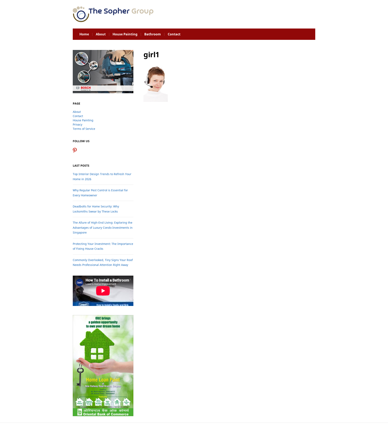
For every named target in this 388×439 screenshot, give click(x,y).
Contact (174, 34)
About (101, 34)
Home (84, 34)
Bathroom (152, 34)
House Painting (125, 34)
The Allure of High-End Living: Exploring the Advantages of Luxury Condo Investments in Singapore (103, 227)
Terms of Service (84, 129)
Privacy (77, 124)
